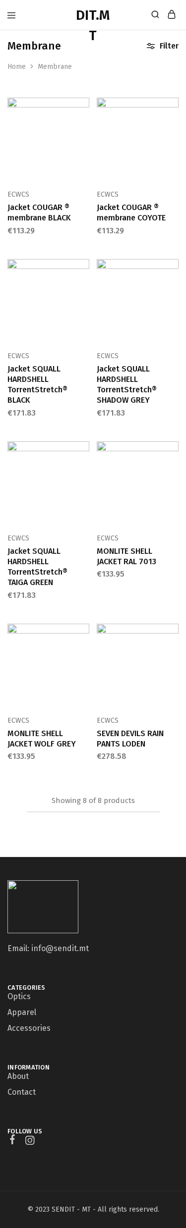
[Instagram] (30, 1141)
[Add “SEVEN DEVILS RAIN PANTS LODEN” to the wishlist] (172, 666)
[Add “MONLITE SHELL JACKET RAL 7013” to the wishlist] (172, 483)
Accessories (29, 1028)
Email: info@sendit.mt (48, 948)
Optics (19, 996)
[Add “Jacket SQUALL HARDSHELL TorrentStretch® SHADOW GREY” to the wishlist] (172, 301)
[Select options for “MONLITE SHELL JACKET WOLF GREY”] (83, 635)
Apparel (21, 1012)
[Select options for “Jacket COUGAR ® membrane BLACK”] (83, 109)
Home (16, 66)
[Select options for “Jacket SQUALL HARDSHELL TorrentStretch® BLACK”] (83, 270)
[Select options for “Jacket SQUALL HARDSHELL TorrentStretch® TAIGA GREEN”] (83, 453)
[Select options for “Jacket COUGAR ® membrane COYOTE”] (172, 109)
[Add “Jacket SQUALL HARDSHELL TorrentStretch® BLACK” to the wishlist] (83, 301)
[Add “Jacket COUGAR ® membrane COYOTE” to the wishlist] (172, 140)
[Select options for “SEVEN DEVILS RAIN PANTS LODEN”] (172, 635)
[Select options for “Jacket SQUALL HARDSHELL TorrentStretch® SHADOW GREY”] (172, 270)
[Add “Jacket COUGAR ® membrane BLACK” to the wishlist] (83, 140)
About (18, 1076)
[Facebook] (12, 1140)
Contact (21, 1092)
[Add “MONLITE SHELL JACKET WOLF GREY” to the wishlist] (83, 666)
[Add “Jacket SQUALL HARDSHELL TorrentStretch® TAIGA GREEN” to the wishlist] (83, 483)
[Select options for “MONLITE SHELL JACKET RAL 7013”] (172, 453)
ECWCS (18, 194)
